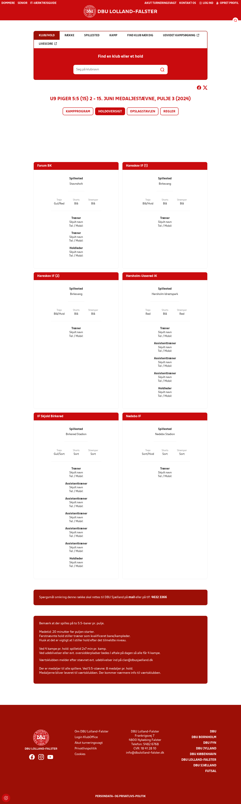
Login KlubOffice (86, 737)
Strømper (93, 200)
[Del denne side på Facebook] (199, 88)
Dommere (8, 3)
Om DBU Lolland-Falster (92, 731)
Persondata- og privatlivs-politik (120, 796)
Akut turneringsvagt (160, 3)
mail (131, 597)
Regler (169, 111)
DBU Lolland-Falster (198, 759)
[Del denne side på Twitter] (205, 88)
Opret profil (229, 3)
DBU (213, 731)
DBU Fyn (209, 742)
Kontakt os (187, 3)
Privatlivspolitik (86, 748)
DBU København (203, 754)
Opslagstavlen (142, 111)
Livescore (46, 44)
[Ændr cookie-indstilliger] (6, 798)
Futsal (210, 771)
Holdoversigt (110, 111)
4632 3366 (159, 597)
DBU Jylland (206, 748)
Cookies (80, 754)
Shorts (76, 200)
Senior (22, 3)
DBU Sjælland (204, 765)
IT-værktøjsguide (43, 3)
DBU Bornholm (204, 737)
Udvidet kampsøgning (179, 35)
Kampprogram (78, 111)
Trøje (59, 200)
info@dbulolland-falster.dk (145, 752)
